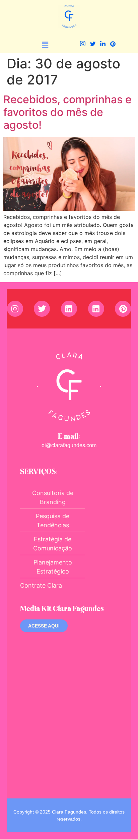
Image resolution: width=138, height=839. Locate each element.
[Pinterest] (112, 45)
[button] (45, 45)
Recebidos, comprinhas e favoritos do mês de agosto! (67, 112)
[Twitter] (92, 45)
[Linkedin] (69, 309)
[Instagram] (82, 45)
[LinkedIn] (102, 45)
